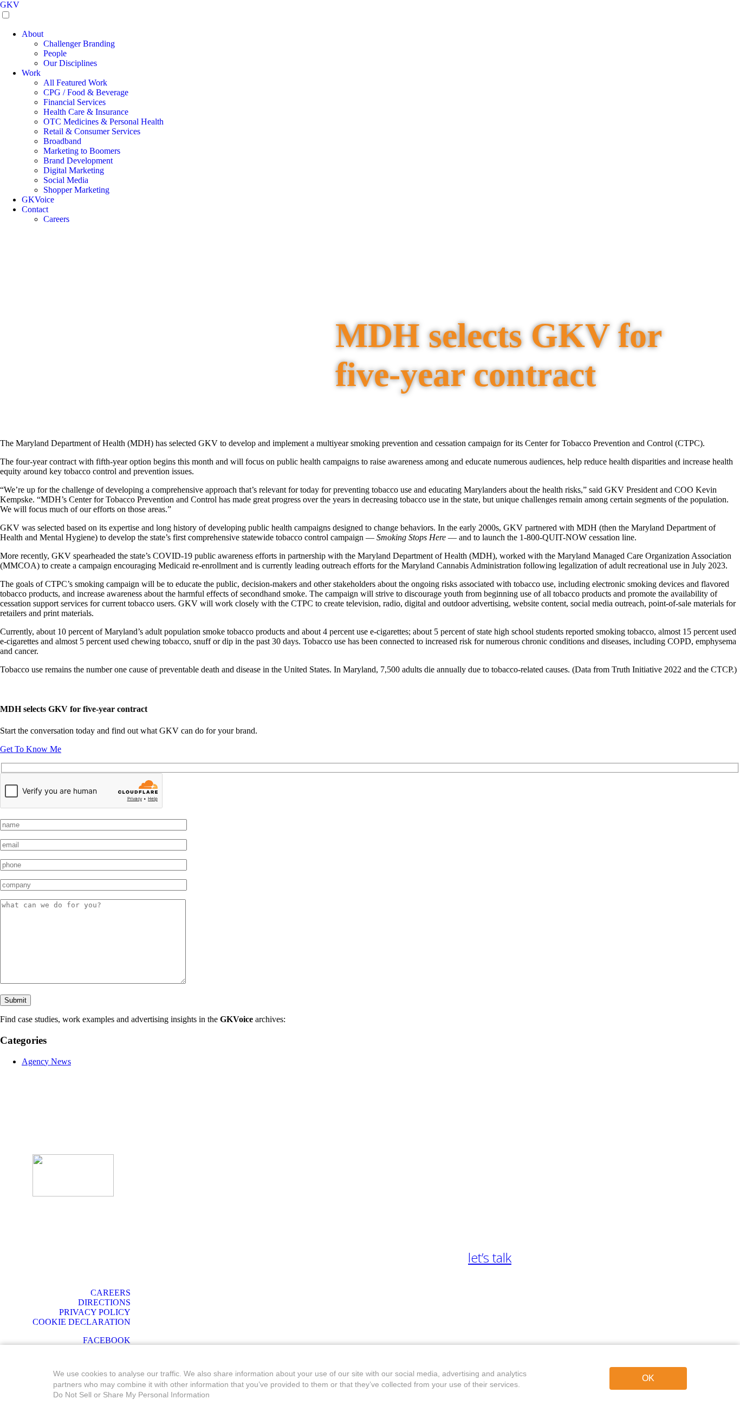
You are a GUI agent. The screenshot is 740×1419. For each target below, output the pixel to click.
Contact (35, 209)
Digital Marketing (73, 170)
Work (31, 72)
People (55, 53)
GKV (10, 4)
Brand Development (78, 160)
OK (648, 1378)
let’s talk (489, 1257)
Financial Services (74, 102)
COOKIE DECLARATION (82, 1321)
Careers (56, 219)
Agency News (46, 1061)
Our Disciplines (70, 63)
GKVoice (38, 199)
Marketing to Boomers (81, 150)
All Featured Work (75, 82)
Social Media (65, 180)
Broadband (62, 141)
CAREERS (110, 1292)
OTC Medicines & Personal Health (103, 121)
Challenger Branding (79, 43)
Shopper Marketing (76, 189)
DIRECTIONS (104, 1302)
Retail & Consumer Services (91, 131)
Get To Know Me (30, 749)
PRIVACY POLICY (95, 1312)
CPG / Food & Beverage (85, 92)
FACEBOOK (107, 1340)
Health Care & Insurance (85, 111)
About (32, 33)
